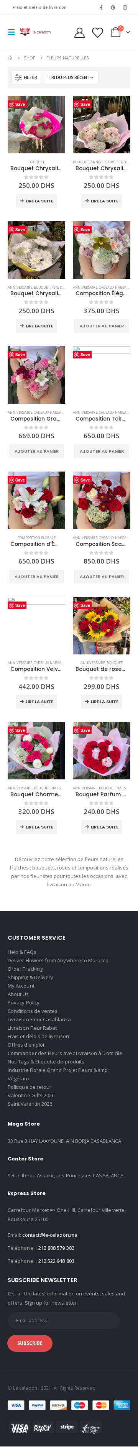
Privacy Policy (23, 1002)
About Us (18, 994)
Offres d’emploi (26, 1044)
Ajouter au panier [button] (102, 326)
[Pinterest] (113, 7)
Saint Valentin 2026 (30, 1103)
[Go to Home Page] (10, 58)
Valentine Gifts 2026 (31, 1095)
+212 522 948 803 (55, 1260)
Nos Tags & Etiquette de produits (46, 1061)
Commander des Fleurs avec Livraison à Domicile (65, 1053)
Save (20, 104)
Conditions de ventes (33, 1011)
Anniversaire (102, 161)
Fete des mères (64, 287)
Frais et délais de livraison (40, 7)
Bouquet (36, 161)
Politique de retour (29, 1086)
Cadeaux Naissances (117, 287)
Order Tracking (25, 968)
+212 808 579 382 (55, 1247)
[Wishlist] (97, 32)
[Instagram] (125, 7)
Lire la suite (39, 201)
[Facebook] (101, 7)
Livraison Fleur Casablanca (39, 1019)
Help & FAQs (22, 951)
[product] (36, 124)
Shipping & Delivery (30, 977)
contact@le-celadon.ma (49, 1234)
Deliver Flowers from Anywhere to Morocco (58, 960)
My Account (21, 985)
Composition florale (37, 537)
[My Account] (80, 32)
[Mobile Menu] (14, 32)
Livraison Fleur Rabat (32, 1027)
